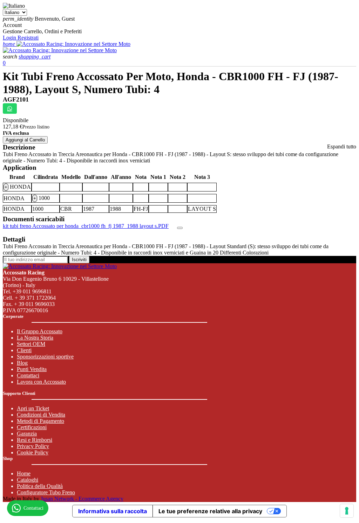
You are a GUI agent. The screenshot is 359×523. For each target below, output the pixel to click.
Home (24, 473)
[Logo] (73, 44)
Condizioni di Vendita (41, 415)
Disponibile (15, 120)
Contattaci (28, 375)
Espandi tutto (341, 146)
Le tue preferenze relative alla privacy (210, 511)
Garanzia (27, 434)
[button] (11, 57)
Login (10, 38)
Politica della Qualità (40, 486)
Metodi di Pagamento (40, 421)
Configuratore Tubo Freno (46, 492)
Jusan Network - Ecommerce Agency (82, 499)
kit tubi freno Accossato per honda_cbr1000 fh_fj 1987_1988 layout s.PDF (86, 226)
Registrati (28, 38)
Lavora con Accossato (41, 382)
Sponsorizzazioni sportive (45, 357)
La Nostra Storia (35, 338)
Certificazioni (32, 427)
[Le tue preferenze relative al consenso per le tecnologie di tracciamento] (346, 510)
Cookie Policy (32, 452)
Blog (22, 363)
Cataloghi (27, 480)
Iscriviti (79, 259)
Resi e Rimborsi (34, 440)
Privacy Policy (33, 446)
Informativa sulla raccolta (112, 511)
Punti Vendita (32, 369)
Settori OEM (31, 344)
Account (12, 25)
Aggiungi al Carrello (25, 139)
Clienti (24, 350)
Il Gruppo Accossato (39, 331)
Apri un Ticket (33, 408)
